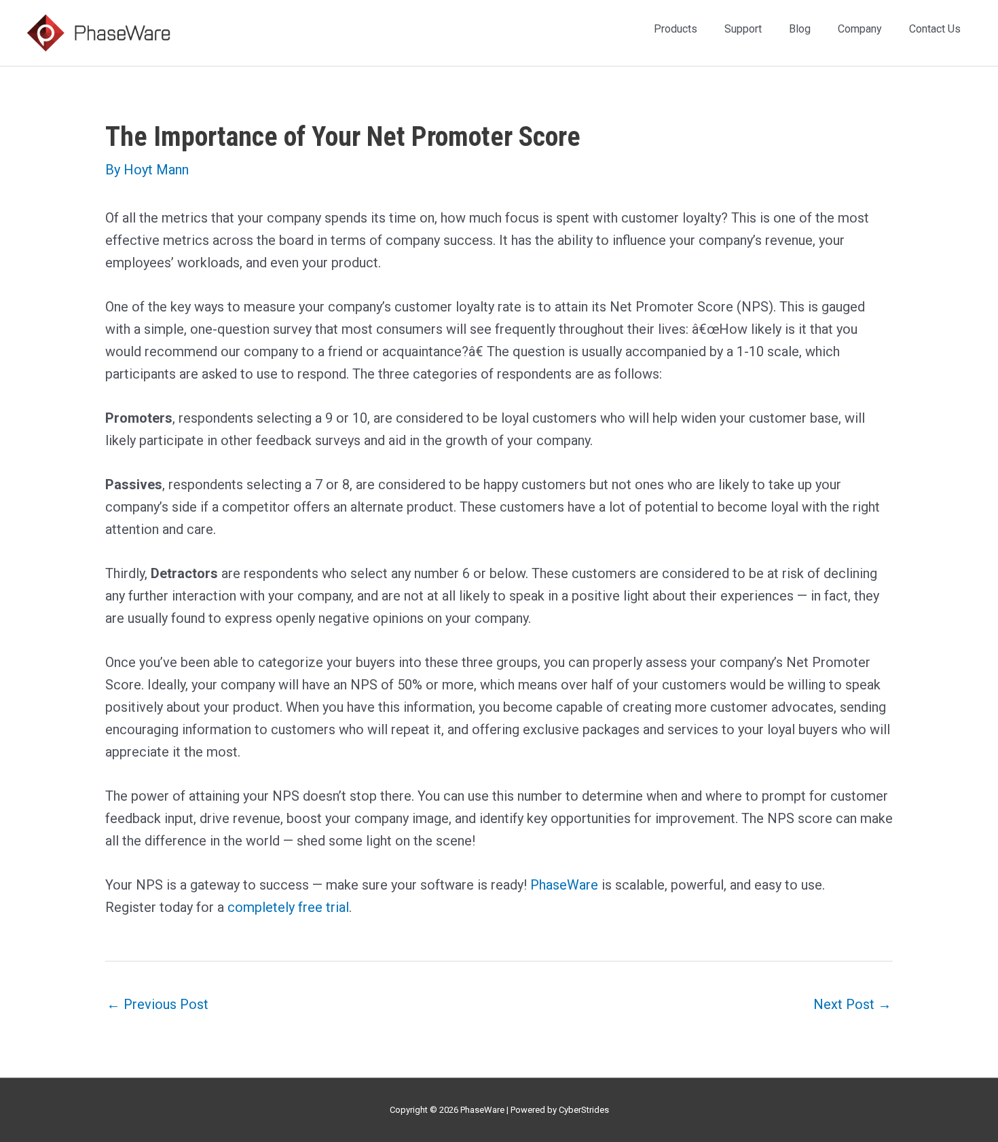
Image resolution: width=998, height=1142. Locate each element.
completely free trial (288, 907)
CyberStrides (584, 1110)
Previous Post (157, 1004)
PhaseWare (564, 885)
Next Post (852, 1004)
